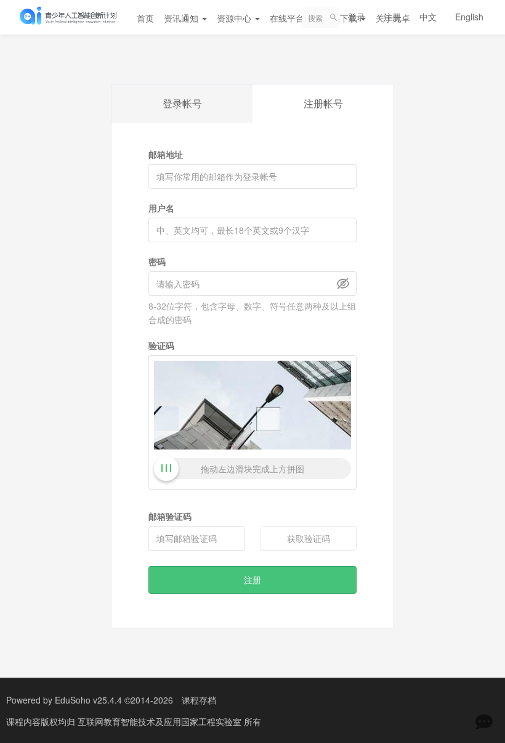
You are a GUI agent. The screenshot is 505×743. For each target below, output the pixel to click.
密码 (157, 261)
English (469, 16)
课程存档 (199, 700)
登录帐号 (182, 103)
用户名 (161, 208)
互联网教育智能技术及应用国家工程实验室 (161, 721)
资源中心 (235, 18)
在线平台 (288, 18)
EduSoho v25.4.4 (88, 700)
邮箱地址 (165, 154)
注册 (392, 16)
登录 (356, 16)
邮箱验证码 (170, 516)
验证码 (161, 345)
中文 (428, 16)
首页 (145, 18)
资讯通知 (182, 18)
